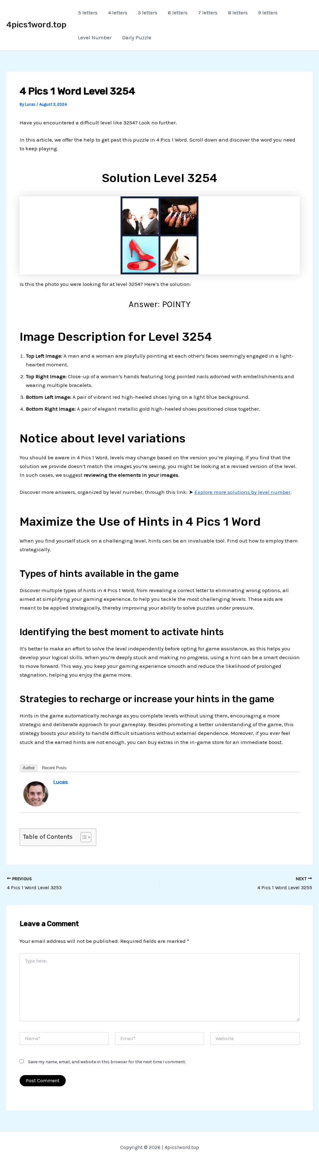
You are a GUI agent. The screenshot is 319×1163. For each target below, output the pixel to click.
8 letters (238, 12)
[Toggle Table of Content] (83, 837)
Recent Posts (54, 767)
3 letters (88, 12)
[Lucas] (35, 793)
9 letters (268, 12)
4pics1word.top (36, 25)
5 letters (147, 12)
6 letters (178, 12)
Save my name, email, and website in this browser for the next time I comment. (107, 1061)
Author (29, 767)
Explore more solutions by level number (242, 492)
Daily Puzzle (136, 37)
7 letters (207, 12)
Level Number (95, 37)
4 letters (117, 12)
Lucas (60, 782)
